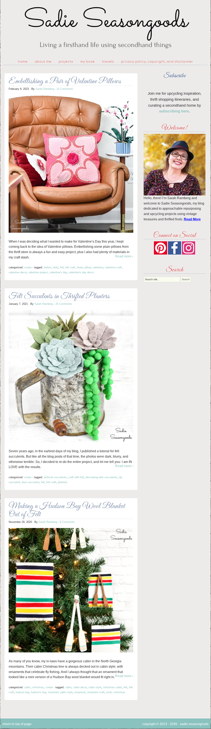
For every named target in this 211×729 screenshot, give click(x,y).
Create (28, 267)
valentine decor (18, 272)
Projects (66, 61)
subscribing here (174, 111)
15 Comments (64, 88)
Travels (108, 61)
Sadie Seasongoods (105, 28)
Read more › (124, 256)
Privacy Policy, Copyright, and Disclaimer (157, 61)
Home (23, 61)
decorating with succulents (101, 477)
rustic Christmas (115, 692)
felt (62, 267)
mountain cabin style (60, 692)
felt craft (70, 267)
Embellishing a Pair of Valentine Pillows (65, 81)
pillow (87, 267)
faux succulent (30, 482)
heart (80, 267)
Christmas (38, 687)
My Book (87, 61)
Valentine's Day (58, 272)
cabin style (94, 687)
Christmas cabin (112, 687)
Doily (55, 267)
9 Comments (67, 521)
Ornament (80, 692)
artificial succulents (55, 477)
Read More (192, 219)
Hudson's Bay (38, 692)
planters (62, 482)
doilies (47, 267)
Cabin (27, 687)
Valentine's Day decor (81, 272)
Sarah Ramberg (44, 88)
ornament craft (95, 692)
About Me (43, 61)
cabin (68, 687)
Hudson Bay (22, 692)
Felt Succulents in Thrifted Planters (59, 296)
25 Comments (63, 303)
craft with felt (76, 477)
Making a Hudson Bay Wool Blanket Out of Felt (67, 510)
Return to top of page (17, 724)
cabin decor (80, 687)
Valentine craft (113, 267)
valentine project (38, 272)
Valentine (98, 267)
